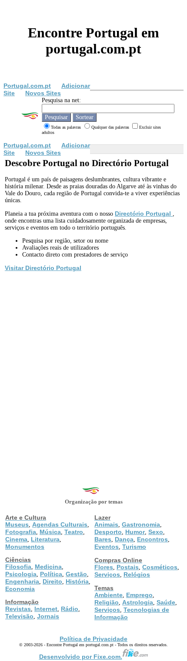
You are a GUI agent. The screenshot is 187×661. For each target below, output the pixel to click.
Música (50, 531)
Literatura (45, 539)
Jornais (48, 616)
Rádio (69, 608)
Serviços (107, 574)
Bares (102, 539)
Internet (45, 608)
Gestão (76, 574)
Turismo (134, 546)
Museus (17, 524)
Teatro (73, 531)
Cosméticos (159, 567)
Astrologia (137, 602)
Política (51, 574)
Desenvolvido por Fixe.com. (80, 656)
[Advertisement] (93, 370)
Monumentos (24, 546)
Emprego (139, 594)
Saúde (166, 602)
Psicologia (21, 574)
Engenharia (22, 581)
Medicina (48, 566)
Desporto (108, 531)
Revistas (18, 608)
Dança (124, 539)
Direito (52, 581)
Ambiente (108, 594)
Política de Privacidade (93, 638)
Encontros (152, 539)
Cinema (16, 539)
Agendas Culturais (59, 524)
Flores (103, 567)
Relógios (137, 574)
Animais (106, 524)
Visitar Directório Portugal (43, 267)
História (77, 581)
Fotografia (20, 531)
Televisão (19, 616)
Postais (128, 567)
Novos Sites (43, 93)
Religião (106, 602)
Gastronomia (141, 524)
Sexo (155, 531)
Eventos (106, 546)
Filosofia (18, 566)
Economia (20, 588)
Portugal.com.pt (27, 85)
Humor (135, 531)
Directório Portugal (144, 213)
